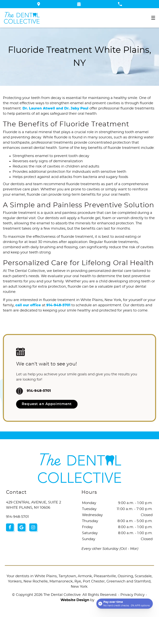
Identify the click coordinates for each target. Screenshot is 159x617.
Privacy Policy (132, 595)
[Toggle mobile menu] (153, 17)
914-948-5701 (58, 305)
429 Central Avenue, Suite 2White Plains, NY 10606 (33, 505)
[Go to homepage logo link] (79, 468)
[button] (79, 4)
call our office (28, 305)
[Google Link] (21, 527)
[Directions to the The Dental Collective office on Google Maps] (38, 4)
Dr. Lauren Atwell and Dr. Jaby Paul (55, 108)
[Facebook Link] (10, 527)
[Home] (21, 18)
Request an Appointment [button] (47, 404)
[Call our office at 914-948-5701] (120, 4)
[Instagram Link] (33, 527)
